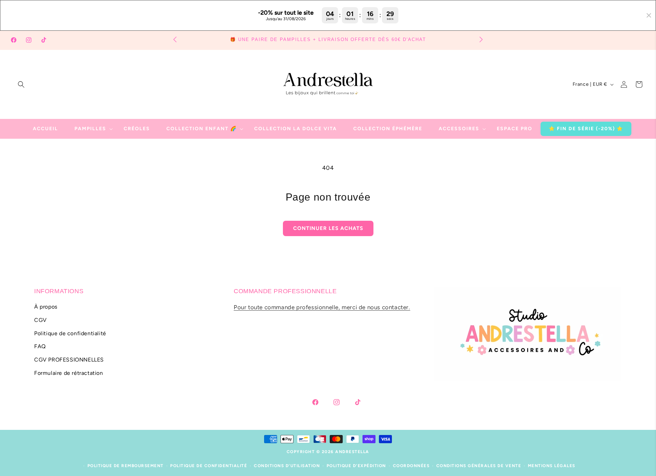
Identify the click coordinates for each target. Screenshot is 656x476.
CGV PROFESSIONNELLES (69, 359)
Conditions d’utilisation (287, 465)
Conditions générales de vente (478, 465)
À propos (45, 306)
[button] (21, 84)
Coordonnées (411, 465)
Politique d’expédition (356, 465)
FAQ (40, 346)
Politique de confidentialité (70, 333)
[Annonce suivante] (481, 38)
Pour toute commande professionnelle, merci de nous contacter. (322, 307)
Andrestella (352, 451)
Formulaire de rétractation (68, 373)
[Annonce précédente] (174, 38)
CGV (40, 320)
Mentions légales (551, 465)
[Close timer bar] (649, 15)
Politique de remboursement (125, 465)
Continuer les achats (328, 228)
